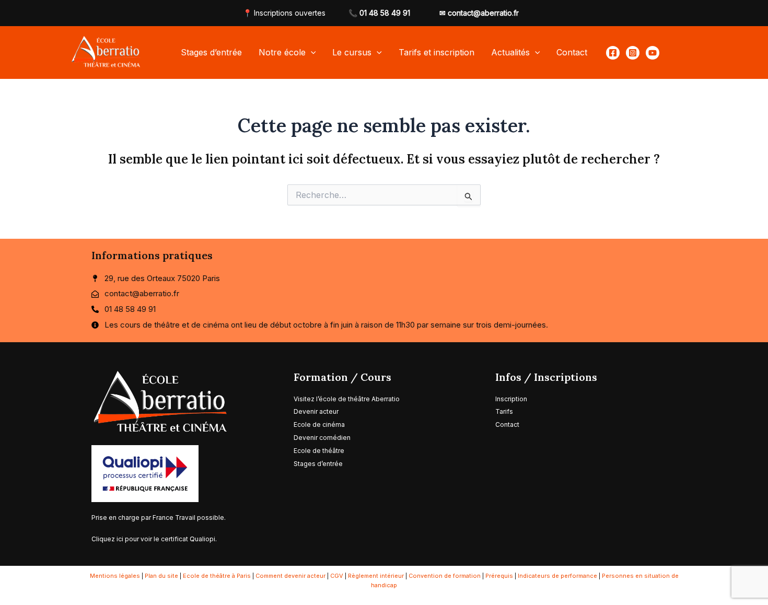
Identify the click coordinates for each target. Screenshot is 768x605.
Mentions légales (115, 575)
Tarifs (505, 411)
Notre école (282, 52)
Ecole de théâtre (319, 451)
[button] (311, 52)
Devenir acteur (316, 411)
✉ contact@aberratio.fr (479, 12)
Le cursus (351, 52)
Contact (571, 52)
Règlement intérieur (376, 575)
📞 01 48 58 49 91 (379, 12)
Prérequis (499, 575)
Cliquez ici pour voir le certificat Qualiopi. (154, 539)
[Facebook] (613, 53)
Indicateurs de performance (557, 575)
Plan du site (161, 575)
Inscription (511, 399)
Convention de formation (445, 575)
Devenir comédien (322, 437)
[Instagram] (632, 53)
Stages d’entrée (211, 52)
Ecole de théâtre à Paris (217, 575)
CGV (336, 575)
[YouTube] (652, 53)
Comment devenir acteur (290, 575)
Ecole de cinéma (319, 424)
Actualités (510, 52)
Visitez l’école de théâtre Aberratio (347, 399)
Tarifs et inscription (436, 52)
